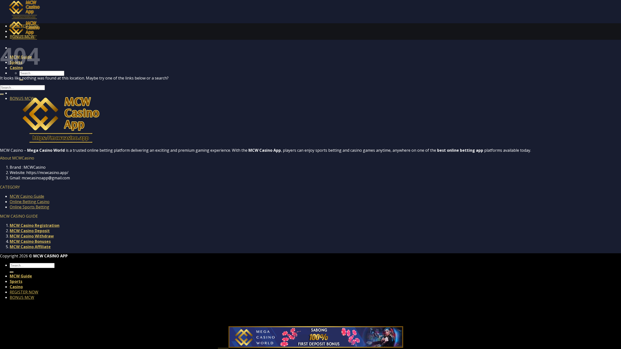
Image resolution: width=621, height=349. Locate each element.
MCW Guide (21, 276)
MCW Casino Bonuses (30, 241)
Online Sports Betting (29, 207)
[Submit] (2, 94)
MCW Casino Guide (27, 196)
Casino (16, 286)
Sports (16, 281)
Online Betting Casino (29, 201)
